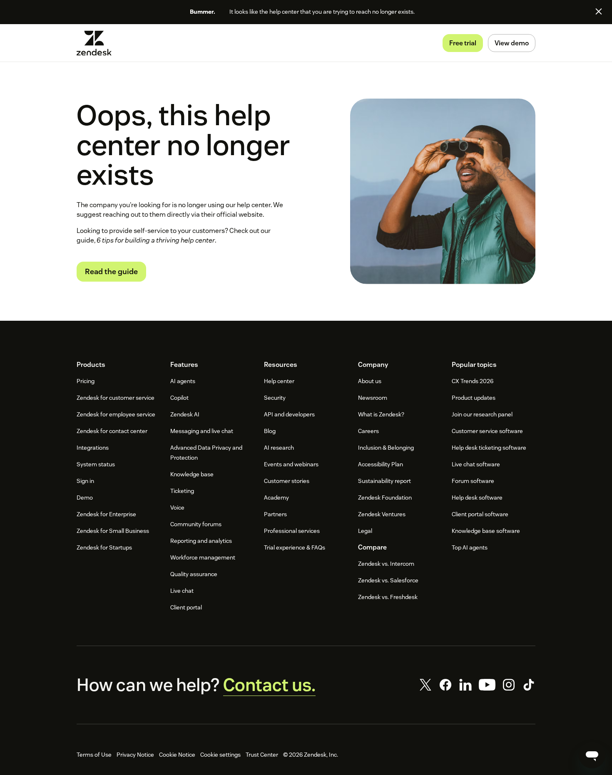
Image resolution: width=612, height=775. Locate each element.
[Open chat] (592, 755)
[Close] (598, 11)
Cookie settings (220, 754)
